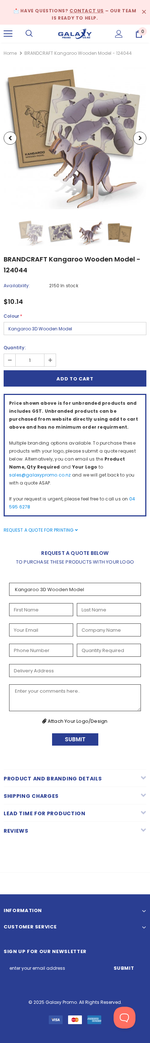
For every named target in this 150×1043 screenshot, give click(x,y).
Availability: (17, 286)
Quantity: (15, 348)
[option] (75, 138)
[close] (143, 12)
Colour (13, 316)
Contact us (87, 11)
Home (10, 53)
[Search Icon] (29, 33)
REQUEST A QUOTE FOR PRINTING (39, 530)
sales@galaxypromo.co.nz (40, 475)
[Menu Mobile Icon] (8, 33)
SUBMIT (75, 739)
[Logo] (75, 33)
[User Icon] (119, 34)
